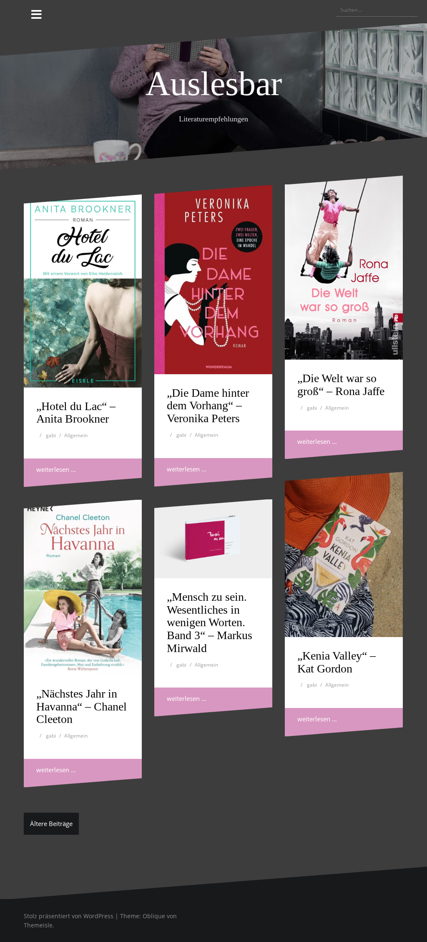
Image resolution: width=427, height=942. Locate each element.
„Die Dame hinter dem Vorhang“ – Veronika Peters (208, 405)
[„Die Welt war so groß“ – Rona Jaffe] (344, 268)
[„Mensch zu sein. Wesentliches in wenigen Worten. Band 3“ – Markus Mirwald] (213, 538)
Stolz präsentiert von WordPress (68, 916)
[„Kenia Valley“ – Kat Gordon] (344, 554)
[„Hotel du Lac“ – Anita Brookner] (83, 290)
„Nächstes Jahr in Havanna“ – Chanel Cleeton (81, 706)
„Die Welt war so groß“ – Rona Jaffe (340, 385)
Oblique (154, 916)
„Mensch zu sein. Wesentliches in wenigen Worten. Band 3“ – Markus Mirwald (209, 622)
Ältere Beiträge (51, 823)
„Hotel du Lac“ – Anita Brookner (76, 413)
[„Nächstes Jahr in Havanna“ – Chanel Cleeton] (83, 587)
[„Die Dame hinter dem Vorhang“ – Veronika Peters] (213, 279)
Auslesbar (214, 84)
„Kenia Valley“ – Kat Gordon (336, 662)
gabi (51, 435)
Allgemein (76, 435)
